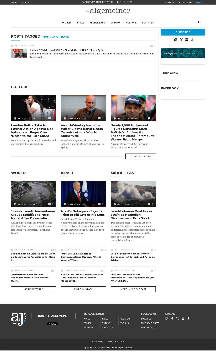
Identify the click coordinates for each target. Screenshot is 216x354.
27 (155, 46)
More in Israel (83, 289)
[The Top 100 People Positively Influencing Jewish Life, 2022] (183, 57)
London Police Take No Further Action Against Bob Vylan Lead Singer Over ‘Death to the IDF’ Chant (32, 131)
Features (148, 22)
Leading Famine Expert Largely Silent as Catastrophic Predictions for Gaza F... (33, 257)
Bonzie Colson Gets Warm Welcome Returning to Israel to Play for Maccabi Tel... (82, 277)
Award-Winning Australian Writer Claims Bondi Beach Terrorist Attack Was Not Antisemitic (82, 131)
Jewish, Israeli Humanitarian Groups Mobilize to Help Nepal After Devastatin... (33, 214)
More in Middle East (133, 289)
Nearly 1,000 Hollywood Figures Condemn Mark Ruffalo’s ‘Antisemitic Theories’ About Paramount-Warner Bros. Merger (133, 132)
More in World (33, 289)
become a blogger (150, 323)
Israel (80, 22)
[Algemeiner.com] (108, 11)
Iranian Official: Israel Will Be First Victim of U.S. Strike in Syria (66, 50)
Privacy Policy (116, 341)
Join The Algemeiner (53, 316)
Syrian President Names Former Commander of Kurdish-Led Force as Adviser (133, 257)
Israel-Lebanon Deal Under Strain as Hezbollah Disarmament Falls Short (131, 214)
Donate (199, 2)
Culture (131, 22)
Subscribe (187, 2)
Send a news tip (173, 2)
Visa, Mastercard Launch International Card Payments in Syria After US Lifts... (132, 277)
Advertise (97, 341)
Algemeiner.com (106, 347)
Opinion (115, 22)
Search (199, 22)
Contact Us (28, 2)
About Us (15, 2)
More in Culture (140, 156)
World (66, 22)
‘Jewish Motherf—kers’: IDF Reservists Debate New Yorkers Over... (30, 277)
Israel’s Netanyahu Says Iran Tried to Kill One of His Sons (83, 212)
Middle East (97, 22)
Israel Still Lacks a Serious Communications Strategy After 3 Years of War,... (81, 257)
